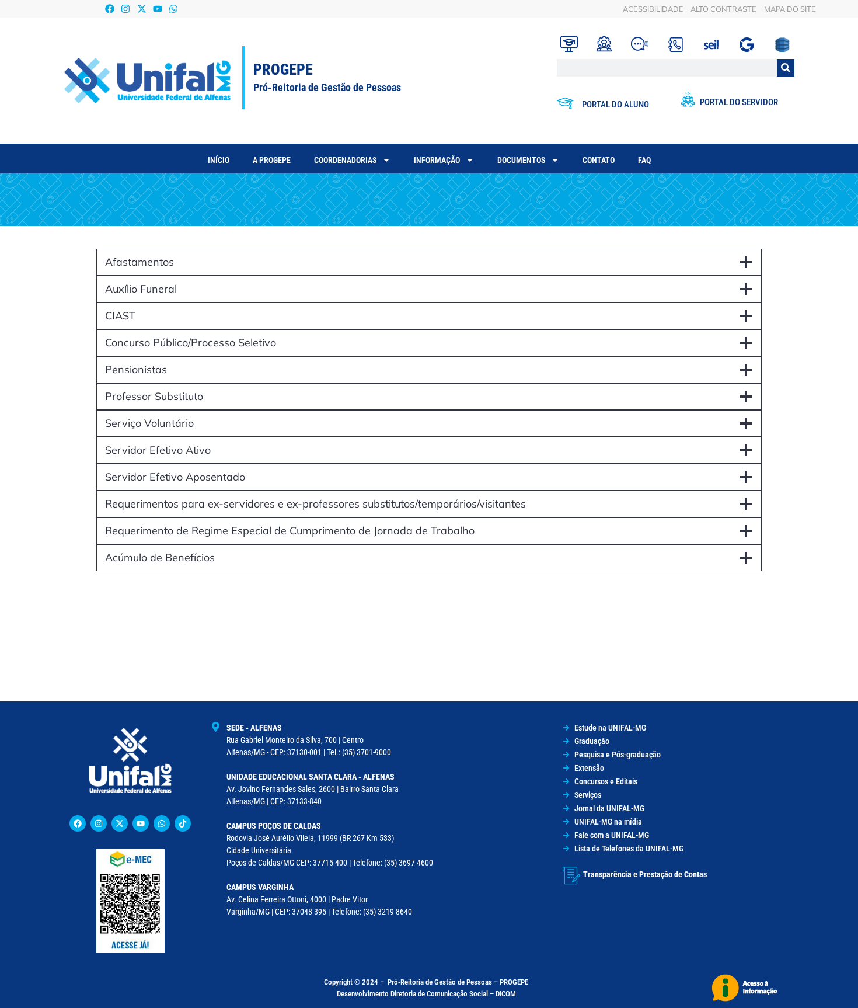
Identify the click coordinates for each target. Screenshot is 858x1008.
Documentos (521, 160)
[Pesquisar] (785, 68)
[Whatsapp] (173, 8)
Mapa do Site (790, 8)
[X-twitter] (141, 8)
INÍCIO (218, 160)
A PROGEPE (272, 160)
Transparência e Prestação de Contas (645, 874)
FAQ (644, 160)
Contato (599, 160)
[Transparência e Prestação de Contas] (571, 875)
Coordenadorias (345, 160)
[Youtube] (157, 8)
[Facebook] (110, 8)
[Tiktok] (183, 823)
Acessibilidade (653, 8)
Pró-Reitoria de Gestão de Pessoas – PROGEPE (458, 982)
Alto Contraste (723, 8)
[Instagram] (125, 8)
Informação (437, 160)
